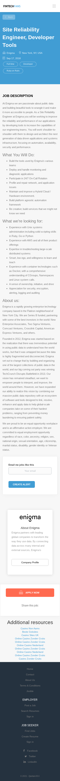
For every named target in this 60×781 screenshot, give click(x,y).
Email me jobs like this (21, 464)
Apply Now (32, 592)
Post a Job (30, 705)
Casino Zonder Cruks (30, 658)
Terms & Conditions (30, 685)
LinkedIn (32, 762)
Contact (30, 674)
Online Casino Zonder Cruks (30, 638)
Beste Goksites (30, 631)
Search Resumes (30, 711)
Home (30, 669)
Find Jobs (30, 731)
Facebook (32, 750)
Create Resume (30, 736)
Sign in (30, 716)
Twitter (32, 756)
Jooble (30, 691)
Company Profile (30, 562)
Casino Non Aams (30, 628)
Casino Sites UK (30, 635)
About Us (30, 680)
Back (10, 17)
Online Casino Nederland (30, 645)
